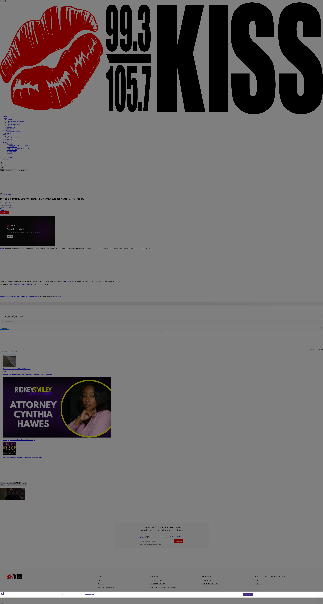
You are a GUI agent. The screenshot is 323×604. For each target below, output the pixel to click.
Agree (248, 594)
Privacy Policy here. (89, 594)
